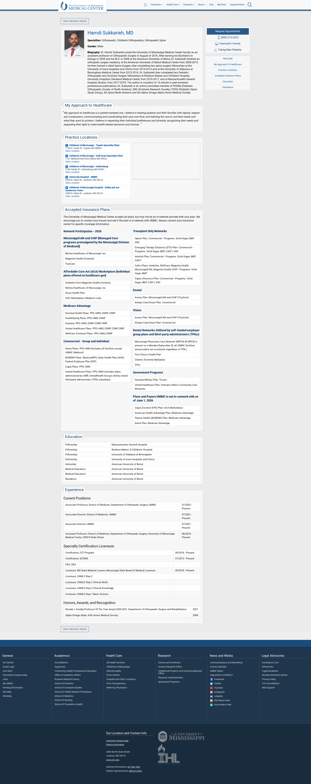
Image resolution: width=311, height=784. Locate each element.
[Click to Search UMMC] (250, 5)
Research (188, 4)
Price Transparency (116, 683)
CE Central (8, 662)
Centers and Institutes (169, 662)
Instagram (219, 692)
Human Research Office (170, 667)
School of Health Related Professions (73, 692)
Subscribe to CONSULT (221, 675)
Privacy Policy (269, 679)
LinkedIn (218, 696)
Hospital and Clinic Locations (121, 679)
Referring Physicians (116, 687)
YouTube (218, 688)
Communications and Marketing (226, 662)
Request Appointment (227, 31)
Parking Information (13, 687)
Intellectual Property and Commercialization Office (180, 672)
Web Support (268, 687)
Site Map (7, 692)
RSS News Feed (221, 700)
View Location (72, 151)
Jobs (5, 679)
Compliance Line (270, 662)
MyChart (221, 4)
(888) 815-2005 (229, 37)
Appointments (237, 4)
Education (156, 4)
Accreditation (61, 662)
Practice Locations (227, 70)
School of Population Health (69, 704)
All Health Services (115, 662)
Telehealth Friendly (230, 43)
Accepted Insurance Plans (228, 75)
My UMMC (8, 683)
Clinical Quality (113, 671)
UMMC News (216, 671)
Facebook (218, 679)
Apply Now (60, 667)
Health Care (172, 4)
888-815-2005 (135, 771)
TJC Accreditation (271, 683)
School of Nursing (63, 700)
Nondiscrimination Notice (274, 675)
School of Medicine (64, 696)
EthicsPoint (267, 667)
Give (211, 4)
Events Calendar (218, 667)
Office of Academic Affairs (68, 675)
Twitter (217, 683)
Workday (7, 696)
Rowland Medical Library (67, 679)
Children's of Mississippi (118, 667)
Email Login (8, 667)
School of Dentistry (64, 683)
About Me (228, 58)
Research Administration (170, 677)
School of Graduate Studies (68, 687)
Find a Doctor (113, 675)
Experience (227, 87)
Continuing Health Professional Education (76, 671)
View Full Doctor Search (75, 21)
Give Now (7, 671)
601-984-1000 (133, 767)
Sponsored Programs (169, 682)
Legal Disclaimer (270, 671)
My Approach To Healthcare (228, 64)
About (201, 4)
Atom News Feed (222, 704)
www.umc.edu (112, 760)
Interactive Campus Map (15, 675)
